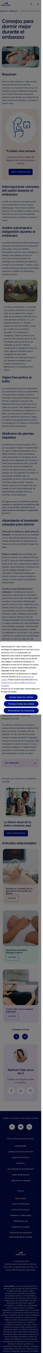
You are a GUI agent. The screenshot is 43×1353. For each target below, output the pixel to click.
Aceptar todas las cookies (21, 697)
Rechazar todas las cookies (21, 703)
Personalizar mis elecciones (21, 710)
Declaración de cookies (10, 683)
